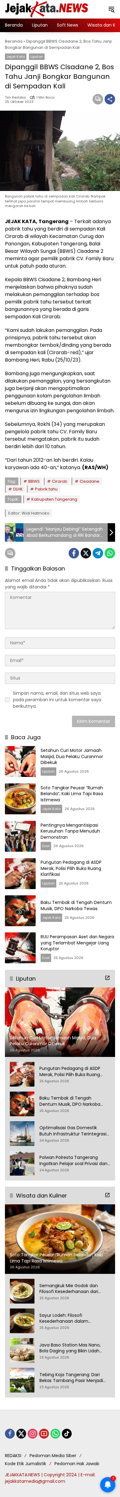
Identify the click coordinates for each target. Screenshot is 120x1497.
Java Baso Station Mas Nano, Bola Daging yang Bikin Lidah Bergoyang (70, 1348)
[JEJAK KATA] (48, 9)
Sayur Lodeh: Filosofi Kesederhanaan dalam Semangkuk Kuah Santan (66, 1319)
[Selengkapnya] (107, 978)
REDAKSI (13, 1455)
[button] (111, 9)
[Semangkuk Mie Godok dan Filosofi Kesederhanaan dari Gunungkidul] (22, 1291)
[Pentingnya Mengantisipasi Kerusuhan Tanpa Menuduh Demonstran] (20, 836)
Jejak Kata (15, 56)
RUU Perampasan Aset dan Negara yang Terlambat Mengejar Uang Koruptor (77, 943)
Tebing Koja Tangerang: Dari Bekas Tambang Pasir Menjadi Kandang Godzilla (71, 1378)
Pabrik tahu (46, 489)
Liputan (36, 56)
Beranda (13, 41)
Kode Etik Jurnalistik (25, 1464)
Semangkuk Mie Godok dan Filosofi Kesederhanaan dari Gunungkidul (68, 1289)
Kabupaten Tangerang (54, 499)
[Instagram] (33, 1434)
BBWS (34, 481)
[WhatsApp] (110, 553)
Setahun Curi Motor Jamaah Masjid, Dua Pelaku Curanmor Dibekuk (72, 756)
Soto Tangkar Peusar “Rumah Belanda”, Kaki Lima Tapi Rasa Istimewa (72, 794)
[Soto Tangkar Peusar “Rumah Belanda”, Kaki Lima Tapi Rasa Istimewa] (20, 798)
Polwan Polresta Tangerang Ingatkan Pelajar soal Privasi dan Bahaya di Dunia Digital (73, 1161)
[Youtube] (44, 1434)
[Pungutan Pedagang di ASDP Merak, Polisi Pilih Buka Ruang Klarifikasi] (20, 873)
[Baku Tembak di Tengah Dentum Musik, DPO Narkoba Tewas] (20, 910)
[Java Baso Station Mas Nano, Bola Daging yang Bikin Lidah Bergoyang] (22, 1350)
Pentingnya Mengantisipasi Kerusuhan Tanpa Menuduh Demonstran (70, 831)
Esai (46, 845)
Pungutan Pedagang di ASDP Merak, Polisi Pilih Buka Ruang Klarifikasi (71, 868)
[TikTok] (67, 1434)
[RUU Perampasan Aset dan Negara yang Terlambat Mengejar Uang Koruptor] (20, 947)
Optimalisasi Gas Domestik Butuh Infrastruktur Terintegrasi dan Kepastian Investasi (72, 1131)
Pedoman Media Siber (53, 1455)
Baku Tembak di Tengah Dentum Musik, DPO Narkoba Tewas (76, 905)
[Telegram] (98, 553)
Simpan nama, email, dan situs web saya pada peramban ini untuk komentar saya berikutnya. (57, 699)
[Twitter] (86, 553)
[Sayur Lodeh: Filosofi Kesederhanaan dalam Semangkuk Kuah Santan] (22, 1320)
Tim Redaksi (15, 97)
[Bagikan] (110, 99)
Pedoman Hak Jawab (76, 1464)
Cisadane (89, 481)
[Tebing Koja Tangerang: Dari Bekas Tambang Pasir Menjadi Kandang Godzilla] (22, 1380)
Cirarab (59, 481)
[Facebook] (74, 553)
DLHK (18, 489)
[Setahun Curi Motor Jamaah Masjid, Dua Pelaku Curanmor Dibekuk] (20, 761)
